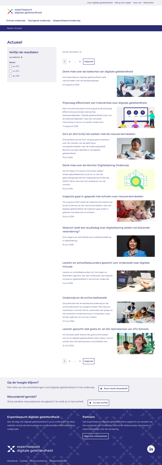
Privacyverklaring (38, 461)
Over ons (137, 3)
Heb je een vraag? (123, 3)
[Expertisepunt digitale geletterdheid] (81, 11)
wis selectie (14, 57)
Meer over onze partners (95, 436)
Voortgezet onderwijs (39, 20)
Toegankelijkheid (58, 461)
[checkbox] (31, 66)
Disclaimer (12, 461)
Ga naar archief (100, 402)
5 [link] (79, 61)
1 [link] (64, 61)
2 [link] (69, 61)
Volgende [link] (88, 61)
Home (10, 28)
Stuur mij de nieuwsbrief (115, 388)
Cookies (24, 461)
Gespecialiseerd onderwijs (66, 20)
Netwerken (148, 3)
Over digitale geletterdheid (100, 3)
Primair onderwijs (15, 20)
